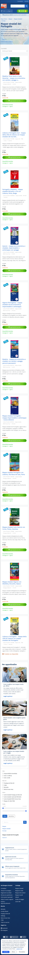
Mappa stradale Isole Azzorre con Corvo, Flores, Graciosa (13, 528)
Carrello (23, 11)
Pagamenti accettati (6, 893)
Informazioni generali (6, 897)
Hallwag (3, 915)
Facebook (4, 928)
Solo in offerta (8, 775)
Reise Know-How (5, 918)
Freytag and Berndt (9, 783)
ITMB (5, 785)
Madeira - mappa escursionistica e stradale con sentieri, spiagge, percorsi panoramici (14, 361)
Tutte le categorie (7, 11)
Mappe (10, 19)
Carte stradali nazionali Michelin (12, 797)
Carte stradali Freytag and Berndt (13, 795)
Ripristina (11, 816)
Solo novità (7, 777)
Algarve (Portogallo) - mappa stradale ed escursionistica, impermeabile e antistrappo (12, 304)
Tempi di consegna (6, 890)
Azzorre (4, 39)
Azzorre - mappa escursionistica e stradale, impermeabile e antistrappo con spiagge (13, 248)
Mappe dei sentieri (20, 893)
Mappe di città (19, 890)
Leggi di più (19, 949)
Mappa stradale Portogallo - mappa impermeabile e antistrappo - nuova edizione (14, 418)
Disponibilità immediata (10, 773)
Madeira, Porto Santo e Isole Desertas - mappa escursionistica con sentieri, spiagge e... (13, 78)
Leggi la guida (7, 696)
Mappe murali (19, 895)
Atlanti (17, 897)
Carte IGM (17, 901)
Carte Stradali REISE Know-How (12, 799)
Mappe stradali (18, 19)
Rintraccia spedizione (6, 895)
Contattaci (3, 888)
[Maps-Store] (4, 6)
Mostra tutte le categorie (7, 41)
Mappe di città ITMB (9, 801)
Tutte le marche (5, 922)
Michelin (6, 787)
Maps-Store (4, 19)
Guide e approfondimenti (5, 902)
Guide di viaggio (19, 899)
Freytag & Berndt (5, 913)
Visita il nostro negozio (7, 899)
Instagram (5, 930)
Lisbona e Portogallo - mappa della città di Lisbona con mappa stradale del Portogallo (14, 638)
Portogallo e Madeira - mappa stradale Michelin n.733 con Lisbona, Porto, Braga (12, 191)
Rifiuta (13, 951)
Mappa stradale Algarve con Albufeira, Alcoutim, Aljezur (11, 583)
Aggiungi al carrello (15, 101)
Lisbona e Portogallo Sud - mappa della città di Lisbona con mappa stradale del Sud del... (14, 135)
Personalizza (22, 951)
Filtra (5, 816)
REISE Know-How (8, 789)
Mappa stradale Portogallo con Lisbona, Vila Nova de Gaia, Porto (13, 473)
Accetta (6, 951)
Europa (3, 21)
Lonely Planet (4, 911)
